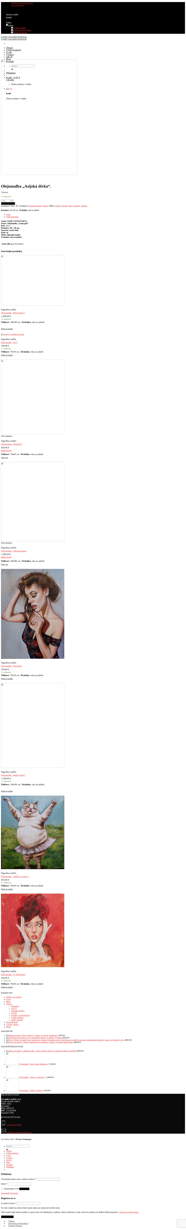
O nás (9, 52)
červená (64, 206)
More (8, 1002)
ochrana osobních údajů (128, 1212)
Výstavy (10, 54)
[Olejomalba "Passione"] (32, 658)
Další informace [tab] (12, 217)
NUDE (14, 1013)
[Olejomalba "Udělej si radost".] (32, 868)
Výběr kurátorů (13, 50)
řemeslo (77, 206)
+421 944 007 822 (14, 1125)
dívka (70, 206)
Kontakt (9, 17)
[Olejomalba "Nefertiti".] (32, 434)
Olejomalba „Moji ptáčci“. (13, 313)
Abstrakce (15, 1006)
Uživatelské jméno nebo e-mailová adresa (18, 1179)
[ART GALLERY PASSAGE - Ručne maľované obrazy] (14, 38)
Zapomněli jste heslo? (9, 1193)
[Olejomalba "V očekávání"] (32, 966)
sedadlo (84, 206)
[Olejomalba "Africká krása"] (32, 541)
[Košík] (90, 89)
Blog (8, 59)
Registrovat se (7, 1217)
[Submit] (7, 1149)
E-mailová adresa (8, 1203)
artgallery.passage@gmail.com (19, 1132)
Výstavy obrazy (12, 1024)
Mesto (8, 1027)
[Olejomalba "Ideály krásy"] (32, 767)
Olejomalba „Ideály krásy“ (13, 775)
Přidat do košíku (8, 203)
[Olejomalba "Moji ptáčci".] (32, 305)
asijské (57, 206)
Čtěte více (4, 458)
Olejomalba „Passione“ (11, 666)
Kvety (8, 999)
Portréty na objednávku (20, 1015)
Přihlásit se (24, 1189)
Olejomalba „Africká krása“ (14, 551)
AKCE (9, 56)
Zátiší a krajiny (17, 1020)
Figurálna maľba (35, 206)
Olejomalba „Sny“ (9, 342)
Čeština (22, 28)
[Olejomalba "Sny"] (12, 334)
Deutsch (23, 32)
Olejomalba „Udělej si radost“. (15, 876)
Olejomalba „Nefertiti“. (12, 444)
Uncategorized (12, 1022)
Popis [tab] (8, 214)
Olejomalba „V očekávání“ (13, 974)
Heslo (4, 1184)
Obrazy (9, 47)
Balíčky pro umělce (14, 997)
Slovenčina (26, 30)
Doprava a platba (12, 14)
